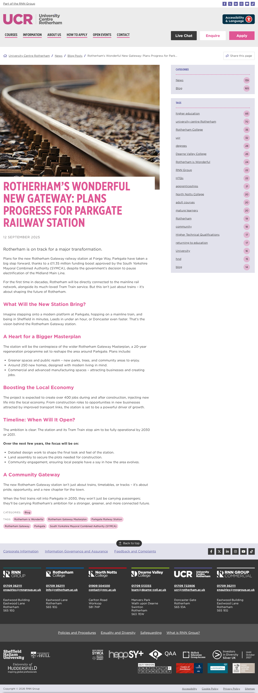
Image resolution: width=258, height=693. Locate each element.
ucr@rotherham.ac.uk (189, 589)
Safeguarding (151, 633)
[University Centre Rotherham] (193, 572)
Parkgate (39, 526)
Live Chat (183, 36)
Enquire (213, 36)
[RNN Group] (22, 572)
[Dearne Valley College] (150, 572)
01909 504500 (99, 585)
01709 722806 (184, 585)
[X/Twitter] (230, 4)
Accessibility (189, 688)
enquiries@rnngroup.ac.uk (22, 589)
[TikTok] (253, 4)
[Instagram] (241, 4)
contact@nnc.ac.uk (102, 589)
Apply (241, 36)
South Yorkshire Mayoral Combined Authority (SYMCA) (83, 526)
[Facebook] (225, 4)
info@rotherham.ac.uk (62, 589)
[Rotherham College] (65, 572)
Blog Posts (75, 55)
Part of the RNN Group (19, 3)
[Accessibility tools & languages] (239, 19)
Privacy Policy (231, 688)
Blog (27, 512)
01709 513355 (141, 585)
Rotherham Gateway (17, 526)
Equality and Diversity (118, 633)
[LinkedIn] (236, 4)
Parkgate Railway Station (107, 519)
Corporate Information (20, 551)
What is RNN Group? (183, 633)
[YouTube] (247, 4)
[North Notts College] (108, 572)
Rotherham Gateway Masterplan (67, 519)
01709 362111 (12, 585)
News (58, 55)
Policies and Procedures (77, 633)
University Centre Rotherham (29, 55)
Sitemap (250, 688)
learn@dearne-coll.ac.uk (148, 589)
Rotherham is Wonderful (28, 519)
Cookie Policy (210, 688)
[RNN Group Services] (236, 572)
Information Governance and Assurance (76, 551)
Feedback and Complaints (135, 551)
